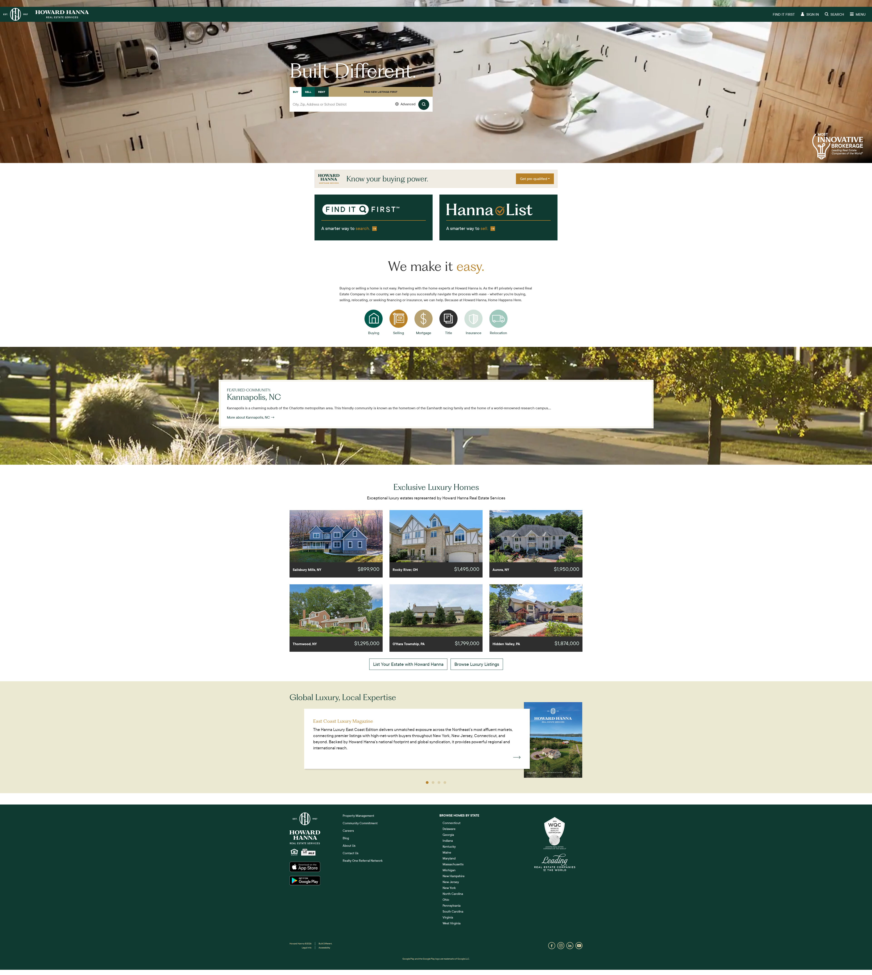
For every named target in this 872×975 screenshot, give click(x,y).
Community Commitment (360, 823)
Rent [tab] (321, 92)
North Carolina (453, 894)
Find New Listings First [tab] (380, 92)
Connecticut (452, 823)
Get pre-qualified (533, 178)
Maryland (449, 858)
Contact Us (350, 853)
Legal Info (307, 947)
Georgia (448, 835)
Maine (447, 852)
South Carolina (453, 911)
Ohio (446, 900)
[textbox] (361, 104)
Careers (348, 831)
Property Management (358, 816)
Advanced (408, 104)
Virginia (448, 917)
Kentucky (449, 846)
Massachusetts (453, 864)
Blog (346, 838)
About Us (349, 846)
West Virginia (452, 923)
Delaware (449, 829)
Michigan (449, 870)
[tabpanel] (361, 109)
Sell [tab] (308, 92)
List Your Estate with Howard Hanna (408, 664)
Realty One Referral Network (363, 861)
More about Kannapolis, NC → (251, 417)
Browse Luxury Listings (476, 664)
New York (449, 888)
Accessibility (324, 947)
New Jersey (451, 882)
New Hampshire (454, 876)
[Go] (423, 104)
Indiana (448, 841)
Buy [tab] (295, 92)
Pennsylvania (452, 905)
